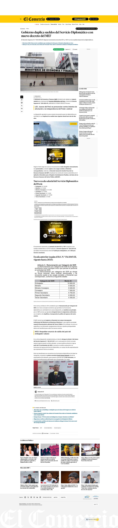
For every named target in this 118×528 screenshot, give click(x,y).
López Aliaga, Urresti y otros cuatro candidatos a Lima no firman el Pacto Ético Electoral (90, 459)
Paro (63, 24)
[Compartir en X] (21, 105)
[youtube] (34, 497)
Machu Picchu (75, 24)
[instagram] (31, 497)
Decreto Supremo (57, 427)
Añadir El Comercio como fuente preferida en (86, 28)
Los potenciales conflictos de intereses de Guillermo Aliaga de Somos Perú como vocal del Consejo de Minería (55, 421)
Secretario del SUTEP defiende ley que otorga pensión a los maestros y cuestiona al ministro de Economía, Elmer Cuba (49, 487)
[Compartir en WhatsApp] (21, 99)
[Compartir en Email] (21, 108)
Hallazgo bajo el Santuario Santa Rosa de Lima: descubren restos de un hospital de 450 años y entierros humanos (87, 94)
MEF (41, 427)
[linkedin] (37, 497)
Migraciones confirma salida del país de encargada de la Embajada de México (53, 419)
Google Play (63, 497)
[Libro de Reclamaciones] (96, 497)
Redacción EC (38, 96)
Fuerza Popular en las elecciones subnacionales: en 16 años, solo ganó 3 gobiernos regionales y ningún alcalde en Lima (28, 460)
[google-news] (40, 497)
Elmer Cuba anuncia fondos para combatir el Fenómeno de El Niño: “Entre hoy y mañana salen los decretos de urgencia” (90, 487)
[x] (28, 497)
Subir (95, 504)
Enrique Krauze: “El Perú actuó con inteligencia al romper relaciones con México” (54, 417)
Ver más (48, 398)
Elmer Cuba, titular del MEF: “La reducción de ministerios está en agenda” (69, 486)
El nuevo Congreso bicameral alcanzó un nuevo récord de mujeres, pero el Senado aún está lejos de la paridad (86, 134)
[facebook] (25, 497)
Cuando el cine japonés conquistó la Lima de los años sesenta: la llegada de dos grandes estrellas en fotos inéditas (87, 118)
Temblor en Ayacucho (45, 24)
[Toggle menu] (20, 19)
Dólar (80, 24)
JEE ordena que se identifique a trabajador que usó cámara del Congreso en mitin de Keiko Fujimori (55, 410)
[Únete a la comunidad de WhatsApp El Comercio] (58, 49)
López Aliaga (68, 24)
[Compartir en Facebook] (21, 102)
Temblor (59, 24)
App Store (55, 497)
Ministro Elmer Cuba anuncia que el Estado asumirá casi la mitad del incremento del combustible (29, 486)
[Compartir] (21, 97)
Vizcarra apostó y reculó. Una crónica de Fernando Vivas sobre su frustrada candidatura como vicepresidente (55, 414)
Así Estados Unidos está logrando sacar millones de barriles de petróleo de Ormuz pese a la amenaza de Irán (86, 110)
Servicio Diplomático (48, 427)
